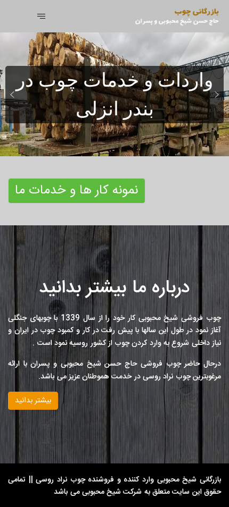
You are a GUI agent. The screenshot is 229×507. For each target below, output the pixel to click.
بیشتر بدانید (33, 400)
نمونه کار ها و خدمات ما (76, 190)
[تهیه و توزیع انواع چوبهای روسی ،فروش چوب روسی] (171, 16)
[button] (12, 94)
